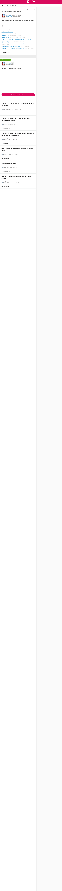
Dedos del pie (5, 37)
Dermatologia (13, 5)
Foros (6, 5)
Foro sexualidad (25, 46)
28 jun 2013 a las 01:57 (18, 16)
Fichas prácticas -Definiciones (18, 37)
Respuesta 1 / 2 (6, 56)
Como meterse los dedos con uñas (11, 46)
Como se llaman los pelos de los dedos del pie (14, 48)
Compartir (5, 25)
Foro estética (30, 48)
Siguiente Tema (29, 9)
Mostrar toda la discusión (17, 94)
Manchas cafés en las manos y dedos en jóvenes (15, 43)
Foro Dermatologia (19, 41)
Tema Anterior (6, 9)
